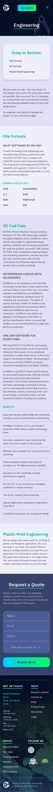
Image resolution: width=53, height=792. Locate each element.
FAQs (34, 702)
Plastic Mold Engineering (22, 71)
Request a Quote (40, 692)
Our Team (8, 752)
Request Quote (26, 662)
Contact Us (36, 697)
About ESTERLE (11, 747)
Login (34, 716)
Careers (7, 761)
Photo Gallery (10, 771)
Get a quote (27, 8)
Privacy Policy (38, 707)
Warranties (36, 712)
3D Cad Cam (15, 66)
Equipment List (11, 766)
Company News (11, 757)
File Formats (15, 61)
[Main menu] (47, 7)
